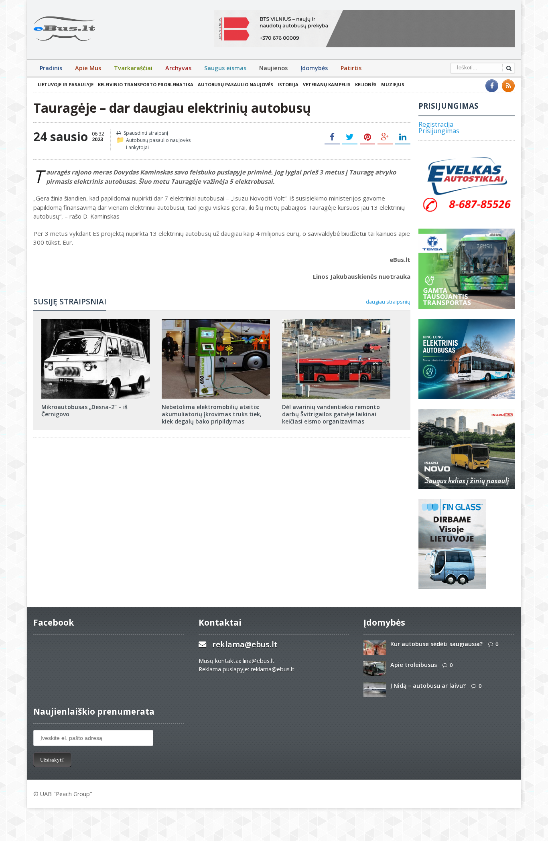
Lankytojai (137, 147)
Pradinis (51, 68)
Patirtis (351, 68)
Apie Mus (88, 68)
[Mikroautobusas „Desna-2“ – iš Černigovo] (95, 322)
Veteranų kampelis (327, 84)
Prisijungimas (438, 130)
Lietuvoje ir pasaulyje (65, 84)
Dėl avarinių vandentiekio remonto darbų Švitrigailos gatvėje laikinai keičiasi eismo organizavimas (331, 414)
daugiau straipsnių (388, 301)
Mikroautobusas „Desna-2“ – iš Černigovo (84, 410)
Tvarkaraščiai (133, 68)
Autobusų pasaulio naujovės (235, 84)
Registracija (435, 124)
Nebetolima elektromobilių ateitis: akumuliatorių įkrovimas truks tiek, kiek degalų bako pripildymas (212, 414)
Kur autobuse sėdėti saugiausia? (436, 644)
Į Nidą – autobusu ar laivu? (428, 685)
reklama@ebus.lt (245, 644)
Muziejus (392, 84)
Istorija (288, 84)
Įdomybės (314, 68)
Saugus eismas (225, 68)
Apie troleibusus (413, 665)
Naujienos (273, 68)
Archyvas (178, 68)
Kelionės (366, 84)
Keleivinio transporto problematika (145, 84)
